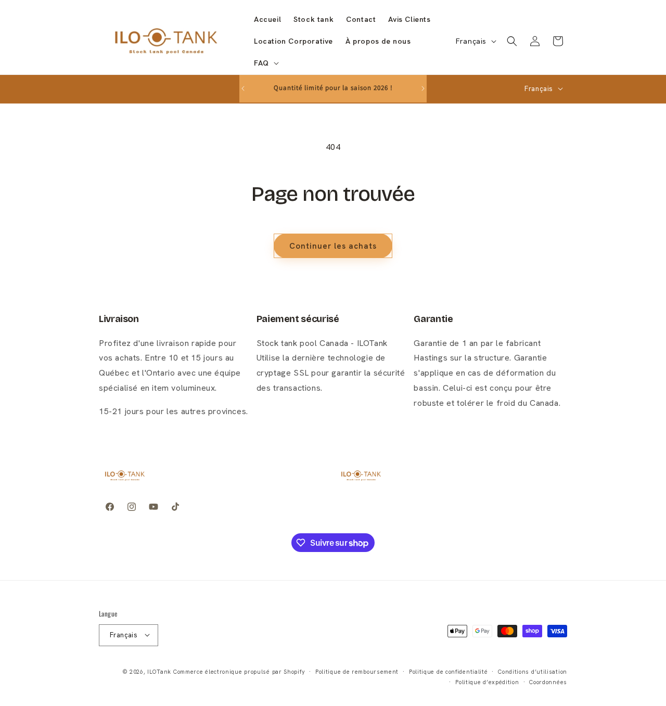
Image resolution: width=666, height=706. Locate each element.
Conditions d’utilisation (532, 671)
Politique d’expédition (487, 681)
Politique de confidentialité (448, 671)
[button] (265, 63)
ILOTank (159, 671)
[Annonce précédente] (243, 88)
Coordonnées (548, 681)
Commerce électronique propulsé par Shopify (239, 671)
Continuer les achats (333, 246)
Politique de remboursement (357, 671)
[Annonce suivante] (423, 88)
